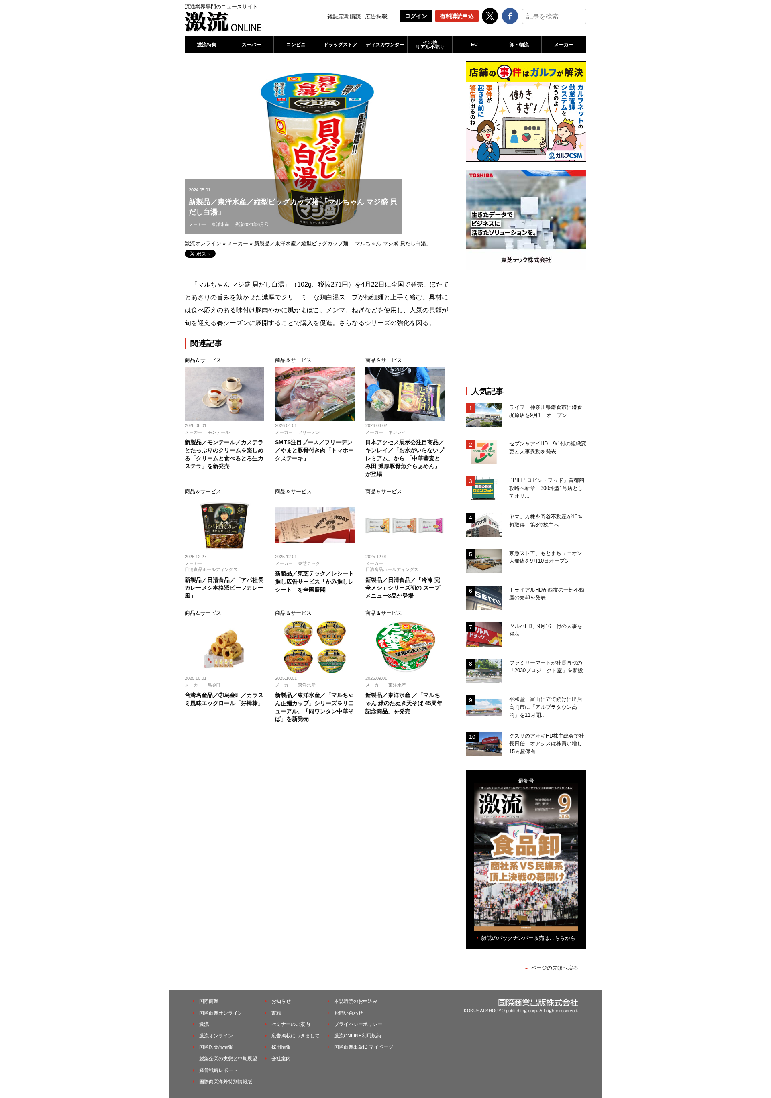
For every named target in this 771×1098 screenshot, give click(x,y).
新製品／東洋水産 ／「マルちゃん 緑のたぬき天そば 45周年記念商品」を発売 (404, 703)
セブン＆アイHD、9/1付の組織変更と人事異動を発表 (547, 448)
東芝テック (309, 563)
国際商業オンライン (221, 1013)
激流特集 (206, 44)
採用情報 (281, 1047)
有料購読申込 (457, 16)
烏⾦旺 (214, 685)
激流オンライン (203, 243)
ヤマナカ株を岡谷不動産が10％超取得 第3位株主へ (546, 521)
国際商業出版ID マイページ (363, 1047)
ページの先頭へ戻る (554, 967)
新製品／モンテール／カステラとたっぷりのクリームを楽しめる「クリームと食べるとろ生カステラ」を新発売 (224, 454)
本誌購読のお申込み (355, 1001)
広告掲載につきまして (295, 1035)
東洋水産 (220, 224)
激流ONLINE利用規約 (357, 1035)
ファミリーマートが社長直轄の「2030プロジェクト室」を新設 (546, 667)
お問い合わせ (348, 1013)
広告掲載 (376, 16)
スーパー (251, 44)
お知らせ (281, 1001)
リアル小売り (430, 44)
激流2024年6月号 (252, 224)
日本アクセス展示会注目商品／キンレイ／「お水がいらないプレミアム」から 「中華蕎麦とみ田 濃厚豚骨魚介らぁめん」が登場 (404, 458)
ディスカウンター (385, 44)
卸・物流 (519, 44)
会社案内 (281, 1058)
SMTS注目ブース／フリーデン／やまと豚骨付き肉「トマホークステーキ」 (314, 450)
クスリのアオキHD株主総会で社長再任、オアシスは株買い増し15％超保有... (546, 743)
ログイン (416, 16)
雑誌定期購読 (344, 16)
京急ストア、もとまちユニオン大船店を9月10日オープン (545, 557)
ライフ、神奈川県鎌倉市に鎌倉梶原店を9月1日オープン (545, 411)
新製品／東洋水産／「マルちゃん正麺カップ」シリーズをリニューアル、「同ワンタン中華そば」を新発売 (314, 707)
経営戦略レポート (218, 1070)
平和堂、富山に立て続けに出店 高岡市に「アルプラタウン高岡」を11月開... (547, 707)
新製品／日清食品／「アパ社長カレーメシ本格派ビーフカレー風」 (224, 588)
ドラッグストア (340, 44)
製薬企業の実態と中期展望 (228, 1058)
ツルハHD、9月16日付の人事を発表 (545, 630)
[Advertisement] (526, 328)
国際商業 (208, 1001)
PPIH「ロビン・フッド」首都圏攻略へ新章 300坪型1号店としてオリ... (546, 488)
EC (474, 44)
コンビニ (296, 44)
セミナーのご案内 (290, 1024)
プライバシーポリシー (358, 1024)
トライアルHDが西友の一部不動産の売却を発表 (546, 594)
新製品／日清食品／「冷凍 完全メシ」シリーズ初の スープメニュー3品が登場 (402, 588)
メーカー (563, 44)
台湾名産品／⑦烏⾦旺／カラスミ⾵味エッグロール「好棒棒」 (224, 699)
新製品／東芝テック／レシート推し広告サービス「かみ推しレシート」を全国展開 (314, 581)
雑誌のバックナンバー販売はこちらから (528, 938)
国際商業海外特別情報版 (225, 1081)
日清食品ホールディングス (211, 569)
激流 (204, 1024)
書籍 (276, 1013)
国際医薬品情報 (216, 1047)
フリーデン (309, 432)
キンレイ (397, 432)
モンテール (219, 432)
